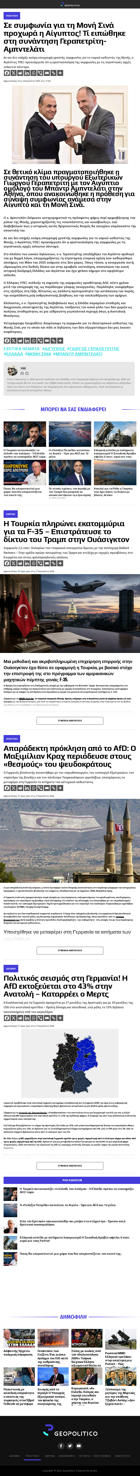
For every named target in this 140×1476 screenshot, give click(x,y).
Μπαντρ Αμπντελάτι (78, 354)
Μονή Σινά (39, 354)
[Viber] (40, 73)
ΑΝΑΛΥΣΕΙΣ (123, 1456)
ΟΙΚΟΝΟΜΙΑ (67, 1456)
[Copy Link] (54, 73)
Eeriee (93, 1470)
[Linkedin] (27, 73)
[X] (14, 73)
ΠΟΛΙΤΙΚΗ (32, 1456)
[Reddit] (20, 73)
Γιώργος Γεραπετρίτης (94, 349)
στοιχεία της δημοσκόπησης (33, 1113)
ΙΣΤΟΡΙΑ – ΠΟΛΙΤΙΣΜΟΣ (95, 1456)
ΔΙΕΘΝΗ (14, 1456)
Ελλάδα (14, 354)
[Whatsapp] (34, 73)
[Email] (47, 73)
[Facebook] (7, 73)
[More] (60, 73)
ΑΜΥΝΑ (50, 1456)
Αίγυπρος (55, 349)
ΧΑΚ (23, 368)
